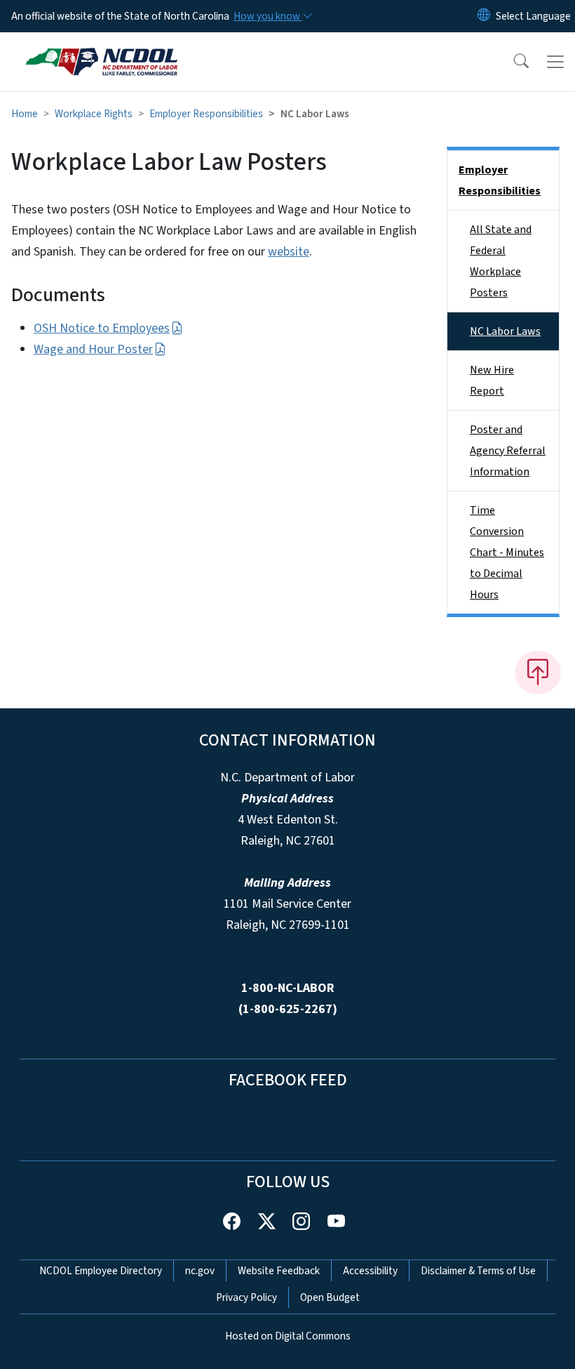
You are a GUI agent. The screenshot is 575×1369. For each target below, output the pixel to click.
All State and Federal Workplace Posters (501, 261)
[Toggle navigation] (555, 62)
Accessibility (370, 1270)
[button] (512, 62)
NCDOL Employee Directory (100, 1270)
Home (24, 113)
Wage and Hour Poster (93, 349)
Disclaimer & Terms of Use (478, 1270)
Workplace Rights (94, 113)
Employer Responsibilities (206, 113)
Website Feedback (279, 1270)
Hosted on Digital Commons (288, 1336)
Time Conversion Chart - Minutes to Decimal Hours (507, 552)
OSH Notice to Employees (102, 328)
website (288, 251)
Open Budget (330, 1297)
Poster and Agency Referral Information (508, 451)
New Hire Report (492, 380)
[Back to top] (538, 672)
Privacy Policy (246, 1297)
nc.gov (200, 1270)
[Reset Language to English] (484, 16)
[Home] (101, 48)
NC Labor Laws (505, 331)
